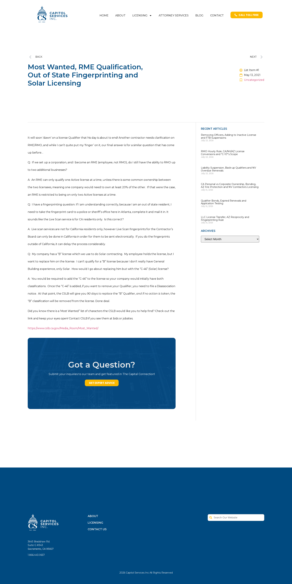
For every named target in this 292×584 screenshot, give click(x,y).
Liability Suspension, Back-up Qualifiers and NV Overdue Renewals (228, 169)
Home (104, 15)
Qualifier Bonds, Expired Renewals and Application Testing (223, 202)
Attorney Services (174, 15)
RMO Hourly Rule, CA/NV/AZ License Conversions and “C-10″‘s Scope (223, 153)
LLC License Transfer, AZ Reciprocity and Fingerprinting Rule (225, 218)
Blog (199, 15)
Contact (217, 15)
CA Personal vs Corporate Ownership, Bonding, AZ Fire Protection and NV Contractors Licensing (230, 186)
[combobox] (236, 517)
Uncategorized (254, 79)
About (120, 15)
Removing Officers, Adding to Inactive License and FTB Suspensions (228, 136)
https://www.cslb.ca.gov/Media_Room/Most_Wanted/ (63, 328)
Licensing (140, 15)
